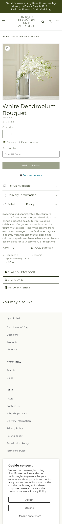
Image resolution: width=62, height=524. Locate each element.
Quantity (7, 127)
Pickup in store (29, 142)
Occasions (13, 334)
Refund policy (14, 435)
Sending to (14, 148)
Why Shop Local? (17, 413)
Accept (29, 499)
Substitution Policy (18, 443)
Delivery (12, 142)
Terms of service (16, 450)
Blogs (10, 377)
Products (12, 342)
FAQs (10, 398)
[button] (42, 21)
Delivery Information (19, 420)
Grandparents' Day (17, 327)
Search (11, 370)
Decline (29, 507)
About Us (12, 349)
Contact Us (13, 406)
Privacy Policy (38, 491)
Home (5, 36)
